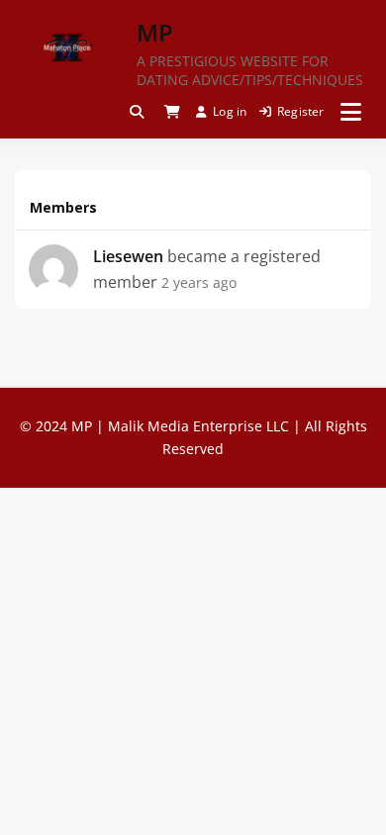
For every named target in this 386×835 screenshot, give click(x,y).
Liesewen (128, 256)
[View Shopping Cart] (172, 112)
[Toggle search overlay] (137, 112)
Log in (229, 111)
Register (301, 111)
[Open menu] (351, 112)
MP (155, 32)
